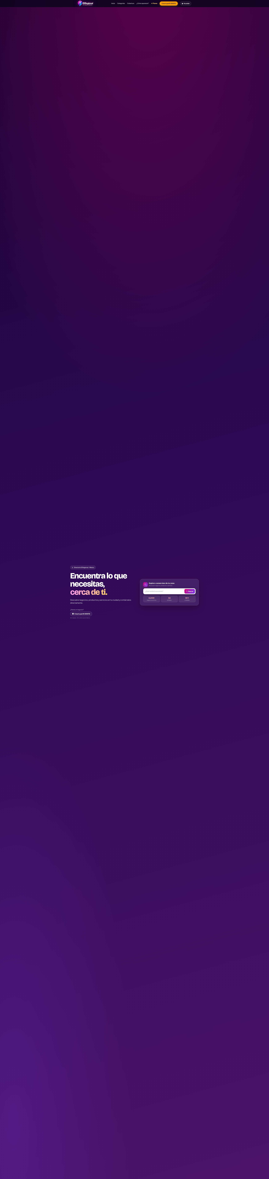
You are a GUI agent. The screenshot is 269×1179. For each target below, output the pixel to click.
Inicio (113, 3)
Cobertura (130, 3)
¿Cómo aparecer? (142, 3)
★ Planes (154, 3)
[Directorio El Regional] (86, 3)
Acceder (186, 3)
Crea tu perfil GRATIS (169, 3)
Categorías (121, 3)
